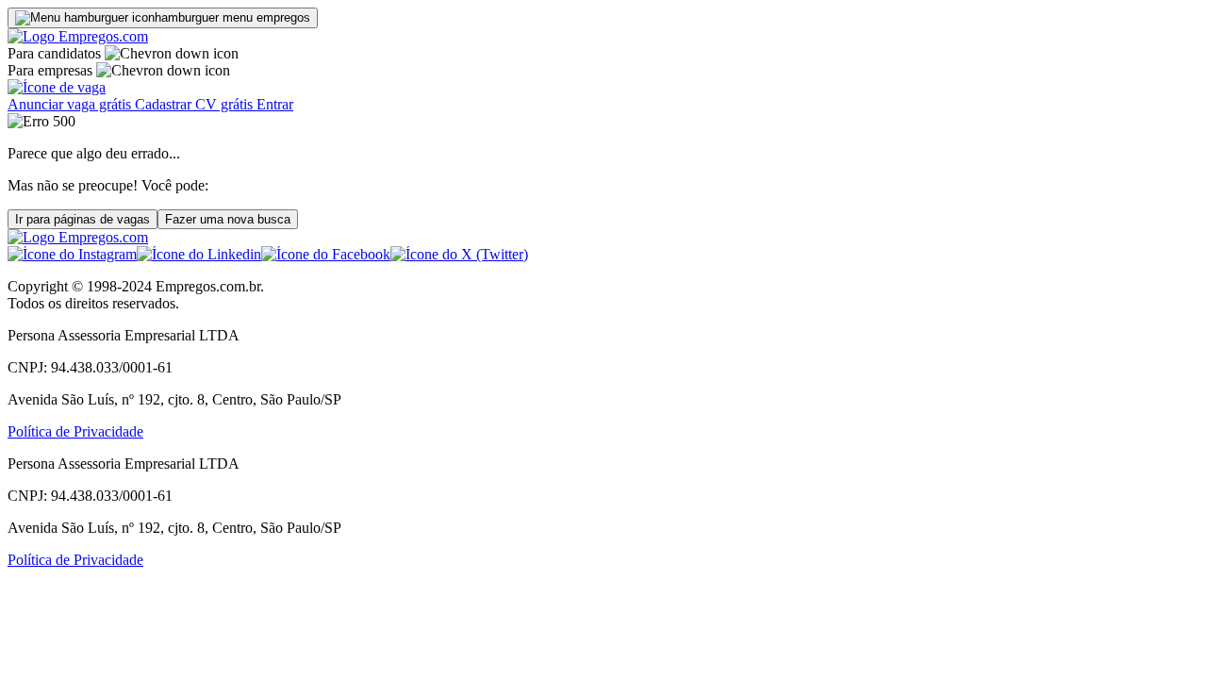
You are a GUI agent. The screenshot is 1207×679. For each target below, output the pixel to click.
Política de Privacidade (75, 431)
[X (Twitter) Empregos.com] (459, 254)
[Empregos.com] (78, 36)
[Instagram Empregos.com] (72, 254)
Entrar (274, 104)
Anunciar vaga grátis (71, 104)
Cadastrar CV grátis (195, 104)
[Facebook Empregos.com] (325, 254)
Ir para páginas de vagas (82, 219)
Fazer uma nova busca (227, 219)
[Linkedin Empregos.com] (199, 254)
